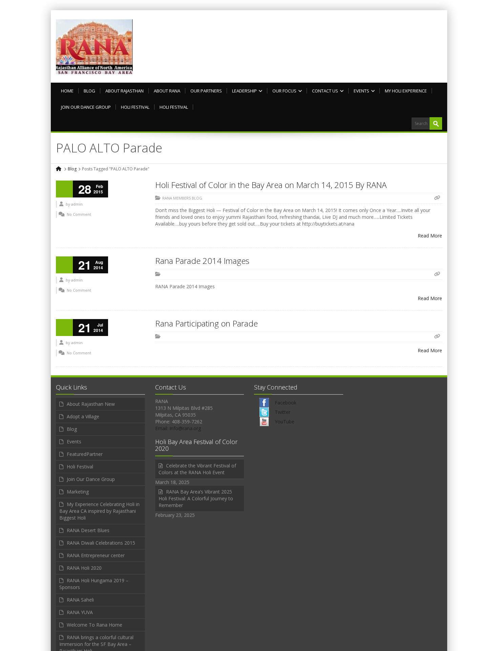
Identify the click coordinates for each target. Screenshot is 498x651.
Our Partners (206, 91)
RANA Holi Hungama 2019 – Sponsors (93, 583)
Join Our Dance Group (86, 107)
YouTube (284, 421)
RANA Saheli (80, 599)
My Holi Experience (406, 91)
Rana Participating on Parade (206, 323)
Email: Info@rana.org (178, 428)
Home (67, 91)
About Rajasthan (124, 91)
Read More (430, 235)
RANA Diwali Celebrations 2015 (101, 543)
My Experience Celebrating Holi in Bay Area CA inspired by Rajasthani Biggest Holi (99, 511)
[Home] (59, 169)
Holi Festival (135, 107)
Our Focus (284, 91)
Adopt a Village (83, 416)
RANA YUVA (80, 612)
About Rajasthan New (91, 404)
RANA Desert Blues (88, 530)
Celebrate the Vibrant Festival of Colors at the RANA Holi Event (197, 469)
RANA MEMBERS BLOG (182, 198)
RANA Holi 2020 (84, 568)
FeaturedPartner (85, 454)
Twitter (282, 412)
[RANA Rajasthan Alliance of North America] (94, 46)
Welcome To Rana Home (94, 625)
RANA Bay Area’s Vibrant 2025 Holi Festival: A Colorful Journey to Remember (196, 498)
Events (361, 91)
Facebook (285, 402)
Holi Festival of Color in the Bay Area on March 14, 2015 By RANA (271, 184)
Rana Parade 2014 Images (202, 260)
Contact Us (325, 91)
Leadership (244, 91)
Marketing (78, 491)
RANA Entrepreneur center (96, 555)
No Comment (79, 214)
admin (77, 204)
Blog (89, 91)
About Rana (167, 91)
